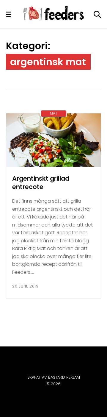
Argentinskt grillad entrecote (40, 182)
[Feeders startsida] (53, 18)
